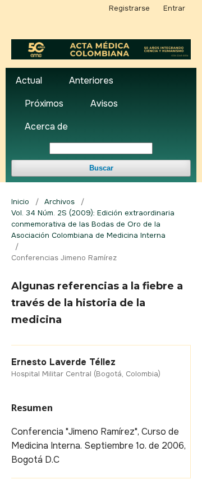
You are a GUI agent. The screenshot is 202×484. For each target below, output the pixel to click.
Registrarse (129, 8)
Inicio (20, 201)
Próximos (44, 103)
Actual (29, 80)
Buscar (101, 168)
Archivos (59, 201)
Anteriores (91, 80)
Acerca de (46, 126)
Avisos (104, 103)
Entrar (174, 8)
